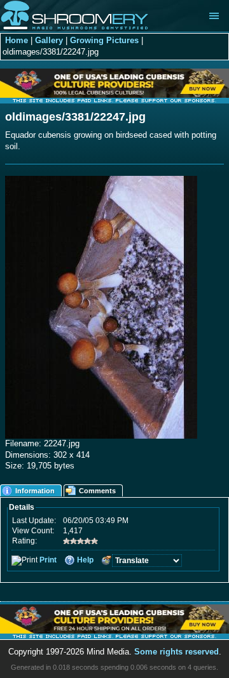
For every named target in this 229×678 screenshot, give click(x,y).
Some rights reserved (176, 652)
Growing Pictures (104, 40)
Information (35, 491)
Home (16, 40)
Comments (97, 491)
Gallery (49, 40)
